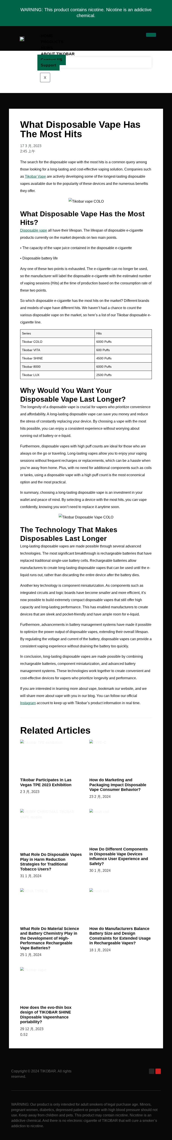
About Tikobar (58, 54)
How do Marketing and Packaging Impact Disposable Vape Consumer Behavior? (117, 785)
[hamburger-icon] (151, 35)
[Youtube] (158, 1071)
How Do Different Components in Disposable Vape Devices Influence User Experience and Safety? (118, 856)
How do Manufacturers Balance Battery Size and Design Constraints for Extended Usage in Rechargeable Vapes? (120, 935)
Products (52, 42)
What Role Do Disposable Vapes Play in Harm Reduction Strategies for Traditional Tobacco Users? (51, 861)
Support (48, 65)
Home (47, 35)
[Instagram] (151, 1071)
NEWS (47, 48)
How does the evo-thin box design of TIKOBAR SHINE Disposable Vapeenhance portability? (45, 1014)
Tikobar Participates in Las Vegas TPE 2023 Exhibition (45, 782)
